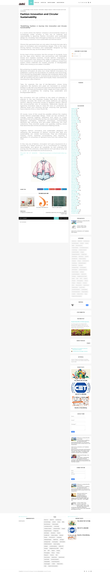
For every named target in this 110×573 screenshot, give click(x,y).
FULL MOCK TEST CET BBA (80, 380)
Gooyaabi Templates (47, 571)
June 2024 (73, 143)
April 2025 (73, 128)
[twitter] (82, 2)
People (73, 280)
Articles (31, 9)
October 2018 (74, 188)
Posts (74, 53)
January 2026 (74, 119)
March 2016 (74, 199)
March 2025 (74, 129)
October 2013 (74, 213)
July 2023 (73, 156)
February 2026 (74, 117)
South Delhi (82, 287)
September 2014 (75, 210)
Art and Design (27, 9)
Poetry (73, 282)
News (73, 278)
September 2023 (75, 153)
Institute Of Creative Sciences (80, 348)
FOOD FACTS (85, 260)
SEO (73, 285)
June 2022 (73, 163)
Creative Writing (60, 2)
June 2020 (73, 166)
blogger (56, 218)
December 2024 (75, 134)
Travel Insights (84, 291)
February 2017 (74, 197)
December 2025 (75, 120)
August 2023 (74, 155)
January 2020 (74, 170)
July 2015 (73, 207)
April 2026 (73, 114)
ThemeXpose (25, 571)
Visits (86, 293)
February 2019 (74, 182)
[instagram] (86, 2)
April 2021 (73, 164)
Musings (73, 276)
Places (86, 280)
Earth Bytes (74, 256)
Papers (85, 278)
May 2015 (73, 208)
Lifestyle (46, 9)
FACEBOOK (74, 258)
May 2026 (73, 113)
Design (82, 252)
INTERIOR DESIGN (83, 269)
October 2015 (74, 202)
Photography (80, 280)
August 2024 (74, 140)
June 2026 (73, 111)
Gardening (74, 263)
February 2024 (74, 149)
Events (86, 256)
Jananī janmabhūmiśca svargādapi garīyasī (82, 494)
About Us (74, 241)
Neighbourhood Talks (82, 276)
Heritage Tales (75, 267)
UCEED (73, 293)
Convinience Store (84, 247)
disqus (60, 218)
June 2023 (73, 158)
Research (50, 9)
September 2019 (75, 175)
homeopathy (83, 267)
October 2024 (74, 137)
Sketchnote (86, 285)
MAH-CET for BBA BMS (80, 394)
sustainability (84, 289)
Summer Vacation (76, 289)
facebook (66, 218)
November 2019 (75, 172)
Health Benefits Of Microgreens (80, 321)
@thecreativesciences (73, 516)
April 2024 (73, 146)
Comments (75, 56)
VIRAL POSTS (80, 293)
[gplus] (84, 2)
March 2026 (74, 116)
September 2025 (75, 122)
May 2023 (73, 160)
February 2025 (74, 131)
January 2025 (74, 132)
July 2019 (73, 178)
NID (77, 278)
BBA (73, 245)
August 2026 (74, 108)
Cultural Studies (75, 252)
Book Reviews (79, 245)
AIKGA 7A (80, 241)
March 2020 (74, 169)
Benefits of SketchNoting (81, 407)
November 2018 (75, 187)
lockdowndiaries (75, 274)
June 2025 (73, 125)
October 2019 (74, 173)
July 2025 (73, 123)
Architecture (86, 241)
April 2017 (73, 196)
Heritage (80, 265)
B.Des (87, 243)
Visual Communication (76, 296)
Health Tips (74, 265)
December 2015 (75, 200)
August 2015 (74, 205)
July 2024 (73, 141)
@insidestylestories (23, 516)
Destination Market (77, 349)
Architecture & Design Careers (80, 351)
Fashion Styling (82, 258)
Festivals (74, 260)
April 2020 (73, 167)
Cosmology (74, 249)
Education (36, 9)
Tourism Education (76, 291)
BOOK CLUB (36, 2)
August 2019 (74, 176)
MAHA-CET (83, 274)
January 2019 (74, 184)
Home (31, 2)
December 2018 (75, 185)
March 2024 (74, 147)
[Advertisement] (80, 27)
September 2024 (75, 138)
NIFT (81, 278)
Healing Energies (82, 263)
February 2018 (74, 193)
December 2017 (75, 194)
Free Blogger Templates (33, 571)
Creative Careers (51, 2)
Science (85, 282)
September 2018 (75, 190)
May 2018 (73, 191)
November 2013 (75, 211)
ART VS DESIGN (24, 207)
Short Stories (78, 285)
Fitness (79, 260)
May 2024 (73, 144)
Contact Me (43, 2)
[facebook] (80, 2)
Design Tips (84, 254)
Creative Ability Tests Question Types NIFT (81, 226)
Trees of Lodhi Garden (57, 207)
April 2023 (73, 161)
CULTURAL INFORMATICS (42, 207)
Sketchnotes (74, 287)
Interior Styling (75, 271)
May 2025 (73, 126)
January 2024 (74, 150)
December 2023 (75, 152)
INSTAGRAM (41, 9)
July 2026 (73, 110)
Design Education (75, 254)
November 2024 (75, 135)
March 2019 (74, 181)
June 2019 (73, 179)
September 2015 (75, 204)
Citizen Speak (75, 247)
